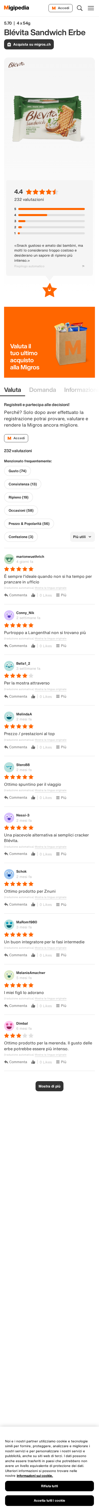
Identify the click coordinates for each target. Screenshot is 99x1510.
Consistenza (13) (23, 484)
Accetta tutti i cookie (49, 1500)
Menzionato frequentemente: (28, 461)
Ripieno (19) (18, 497)
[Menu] (91, 8)
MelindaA (24, 714)
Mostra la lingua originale (51, 588)
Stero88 (23, 764)
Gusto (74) (17, 471)
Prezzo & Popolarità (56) (29, 523)
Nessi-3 (22, 815)
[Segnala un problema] (83, 266)
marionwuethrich (30, 556)
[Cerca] (80, 8)
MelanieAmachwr (30, 972)
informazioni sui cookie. (35, 1475)
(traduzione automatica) (19, 588)
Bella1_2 (23, 663)
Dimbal (22, 1023)
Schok (21, 871)
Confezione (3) (21, 537)
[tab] (12, 390)
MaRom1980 (26, 922)
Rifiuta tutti (49, 1486)
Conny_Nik (25, 612)
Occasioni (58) (21, 510)
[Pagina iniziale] (16, 8)
